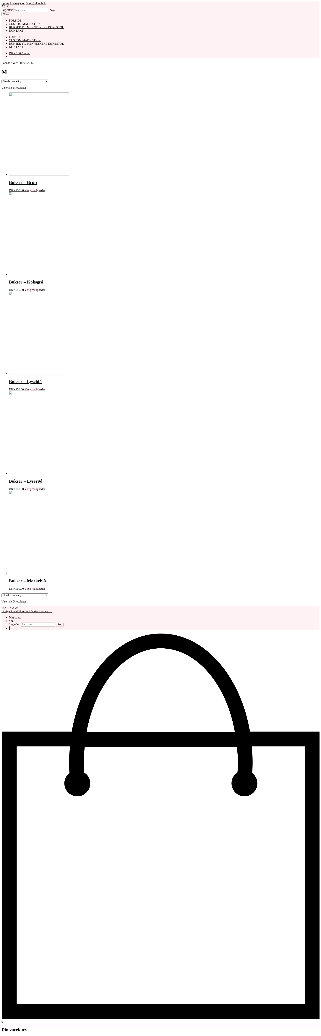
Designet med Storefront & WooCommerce (26, 611)
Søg (52, 10)
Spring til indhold (36, 3)
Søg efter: (7, 10)
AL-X (5, 6)
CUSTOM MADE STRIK (25, 23)
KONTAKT (16, 30)
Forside (5, 63)
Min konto (15, 617)
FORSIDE (15, 20)
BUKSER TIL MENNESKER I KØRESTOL (36, 27)
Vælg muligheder (35, 190)
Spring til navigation (13, 3)
